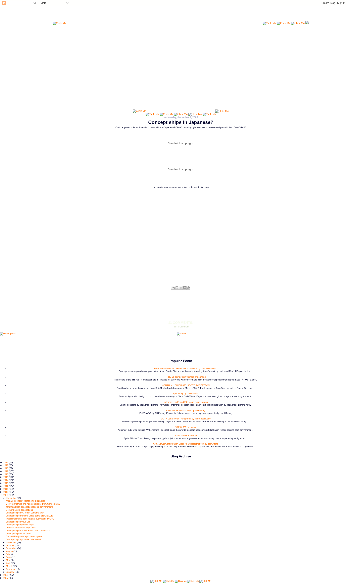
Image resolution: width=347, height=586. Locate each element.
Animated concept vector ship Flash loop (25, 501)
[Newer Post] (8, 333)
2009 (6, 495)
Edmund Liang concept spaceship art (24, 536)
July (8, 554)
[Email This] (173, 288)
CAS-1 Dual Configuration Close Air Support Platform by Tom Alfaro (185, 444)
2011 (6, 489)
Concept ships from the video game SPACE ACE (29, 515)
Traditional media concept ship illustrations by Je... (30, 518)
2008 (6, 575)
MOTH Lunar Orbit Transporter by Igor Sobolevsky (186, 418)
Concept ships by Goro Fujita (20, 524)
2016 (6, 474)
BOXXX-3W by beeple (185, 427)
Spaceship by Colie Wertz (185, 393)
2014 (6, 480)
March (9, 566)
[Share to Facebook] (185, 288)
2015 (6, 477)
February (11, 569)
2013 (6, 483)
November (11, 542)
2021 (6, 462)
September (11, 548)
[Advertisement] (164, 15)
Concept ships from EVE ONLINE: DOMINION (28, 530)
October (10, 545)
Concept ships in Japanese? (180, 122)
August (9, 551)
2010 (6, 492)
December (11, 498)
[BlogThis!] (177, 288)
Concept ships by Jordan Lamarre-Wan (25, 512)
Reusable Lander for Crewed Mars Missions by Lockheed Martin (185, 368)
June (8, 557)
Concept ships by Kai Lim (18, 522)
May (8, 560)
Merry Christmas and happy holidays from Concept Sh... (33, 504)
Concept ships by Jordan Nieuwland (23, 539)
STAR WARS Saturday (186, 435)
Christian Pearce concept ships (21, 527)
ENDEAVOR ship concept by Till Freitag (185, 410)
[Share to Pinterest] (188, 288)
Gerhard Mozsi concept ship (19, 510)
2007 (6, 578)
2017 (6, 471)
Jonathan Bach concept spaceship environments (29, 507)
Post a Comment (181, 326)
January (10, 572)
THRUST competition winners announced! (185, 377)
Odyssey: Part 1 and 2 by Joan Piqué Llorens (185, 402)
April (8, 563)
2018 (6, 468)
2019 (6, 465)
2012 (6, 486)
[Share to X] (181, 288)
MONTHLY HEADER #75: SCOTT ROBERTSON (186, 385)
